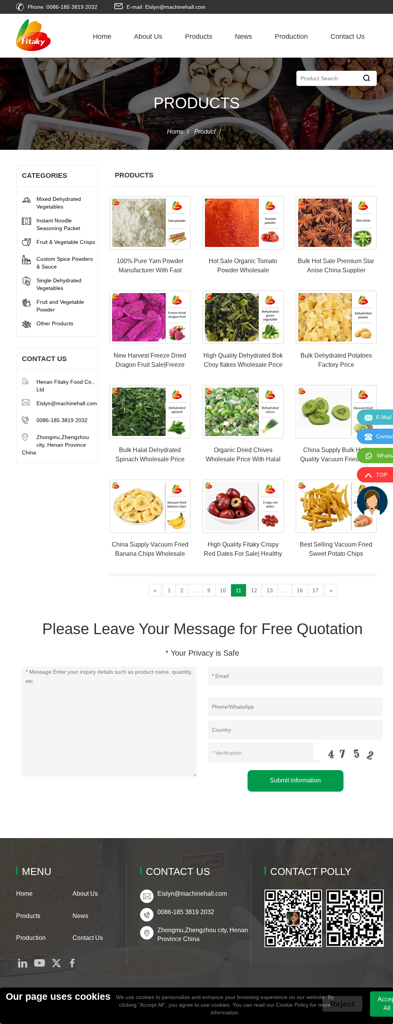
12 (254, 590)
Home (102, 36)
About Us (148, 36)
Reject (342, 1003)
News (243, 36)
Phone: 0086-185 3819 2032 (62, 7)
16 (300, 590)
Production (291, 36)
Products (198, 36)
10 (223, 590)
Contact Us (347, 36)
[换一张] (348, 752)
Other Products (54, 323)
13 (270, 590)
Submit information (295, 780)
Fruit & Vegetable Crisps (65, 242)
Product (204, 131)
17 (315, 590)
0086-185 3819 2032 (62, 420)
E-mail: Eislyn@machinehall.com (166, 7)
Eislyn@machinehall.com (66, 403)
